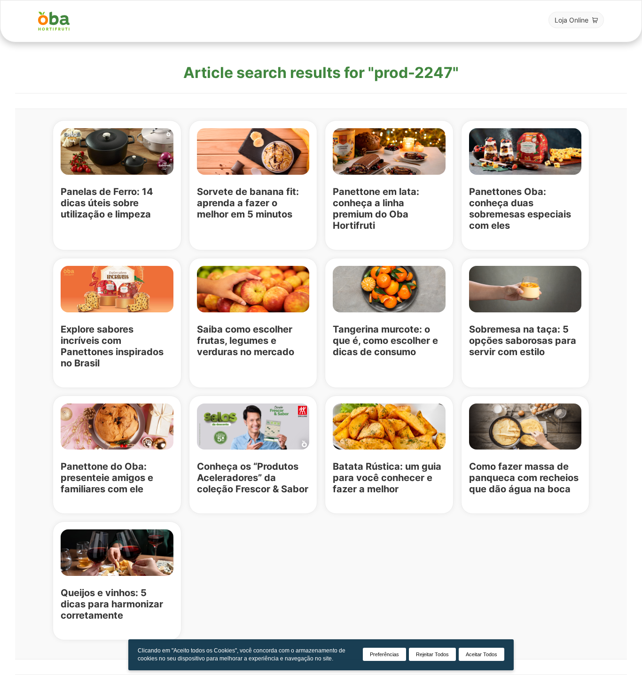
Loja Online (571, 20)
